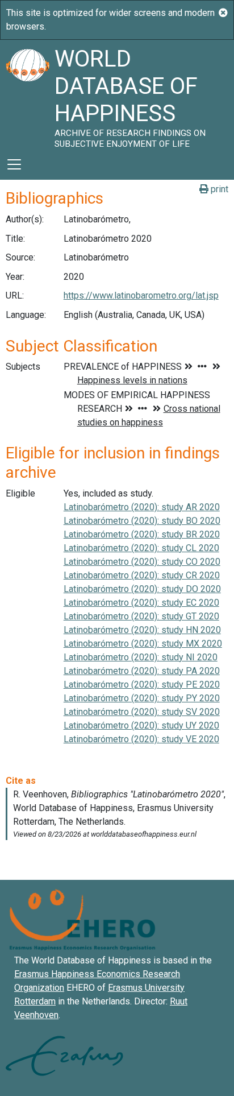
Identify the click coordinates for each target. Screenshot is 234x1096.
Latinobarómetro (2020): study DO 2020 (142, 589)
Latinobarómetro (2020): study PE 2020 (142, 684)
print (218, 189)
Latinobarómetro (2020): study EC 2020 (141, 602)
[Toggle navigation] (14, 164)
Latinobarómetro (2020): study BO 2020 (142, 520)
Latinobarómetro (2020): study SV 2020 (142, 711)
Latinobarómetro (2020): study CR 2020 (142, 575)
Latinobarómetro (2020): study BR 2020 (142, 534)
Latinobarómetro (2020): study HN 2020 (142, 629)
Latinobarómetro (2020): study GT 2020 (141, 616)
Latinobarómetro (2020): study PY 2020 (142, 698)
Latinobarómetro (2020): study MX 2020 (143, 643)
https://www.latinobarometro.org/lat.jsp (141, 295)
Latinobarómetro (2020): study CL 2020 (141, 548)
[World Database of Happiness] (27, 94)
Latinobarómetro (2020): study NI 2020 (141, 657)
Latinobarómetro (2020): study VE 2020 (141, 739)
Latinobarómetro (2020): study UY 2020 (141, 725)
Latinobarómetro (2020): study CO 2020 (142, 561)
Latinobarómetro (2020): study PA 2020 (142, 670)
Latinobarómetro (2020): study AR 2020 (142, 507)
